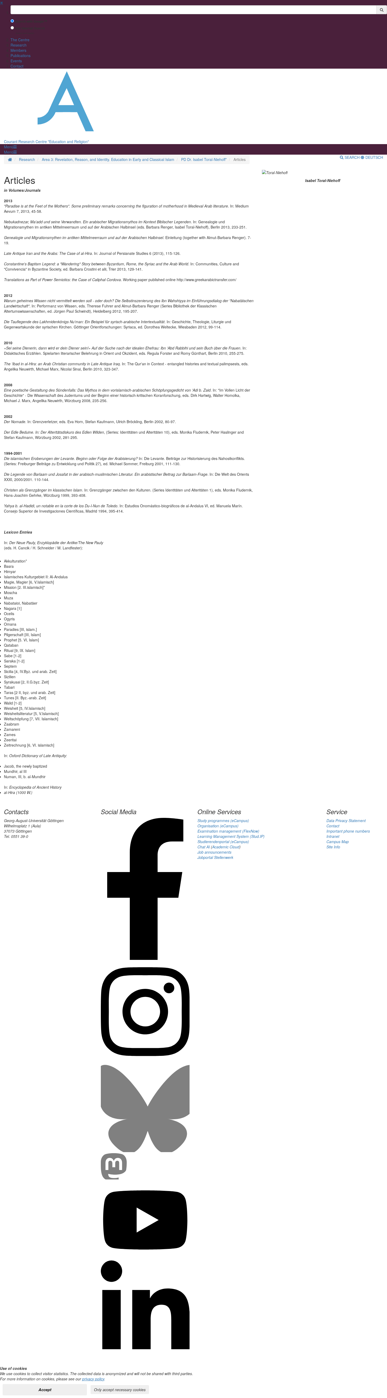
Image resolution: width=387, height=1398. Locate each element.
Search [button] (352, 157)
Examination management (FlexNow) (228, 831)
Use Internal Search (30, 28)
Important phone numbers (348, 831)
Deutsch (373, 157)
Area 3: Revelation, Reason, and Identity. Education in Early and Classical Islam (108, 159)
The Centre (20, 39)
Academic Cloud (225, 846)
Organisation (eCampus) (218, 825)
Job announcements (214, 852)
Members (18, 50)
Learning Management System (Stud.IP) (231, 836)
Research (19, 45)
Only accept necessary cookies (120, 1389)
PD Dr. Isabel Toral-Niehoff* (204, 159)
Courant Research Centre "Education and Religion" (46, 141)
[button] (10, 146)
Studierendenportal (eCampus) (223, 841)
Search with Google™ (31, 21)
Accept (44, 1389)
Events (16, 60)
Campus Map (337, 841)
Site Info (333, 846)
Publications (21, 55)
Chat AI (203, 846)
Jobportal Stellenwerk (215, 857)
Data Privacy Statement (346, 820)
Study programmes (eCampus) (223, 820)
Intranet (332, 836)
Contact (17, 66)
